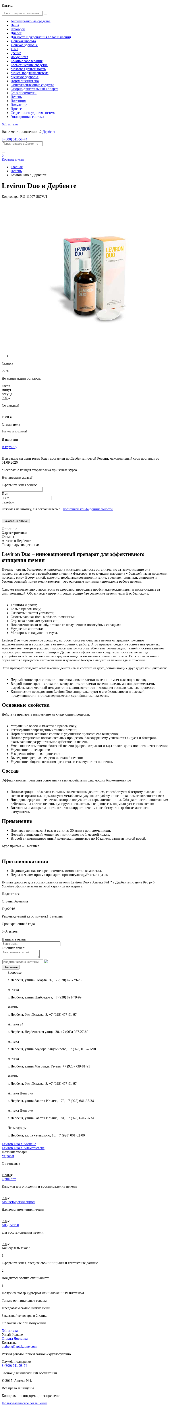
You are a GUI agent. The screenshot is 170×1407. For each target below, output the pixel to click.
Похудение (19, 105)
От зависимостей (24, 93)
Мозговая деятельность (28, 69)
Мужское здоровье (25, 77)
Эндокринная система (27, 117)
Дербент (48, 132)
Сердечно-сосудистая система (33, 113)
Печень (16, 97)
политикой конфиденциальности (88, 509)
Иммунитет (19, 57)
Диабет (16, 33)
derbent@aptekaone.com (19, 1346)
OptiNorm (9, 1179)
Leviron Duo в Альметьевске (23, 1148)
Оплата (7, 1338)
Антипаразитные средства (30, 21)
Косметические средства (29, 65)
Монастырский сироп (18, 1202)
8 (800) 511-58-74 (14, 139)
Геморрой (18, 29)
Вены (15, 25)
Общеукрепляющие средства (32, 85)
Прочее (16, 109)
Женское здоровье (24, 45)
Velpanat (8, 1156)
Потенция (18, 101)
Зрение (16, 53)
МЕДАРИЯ (10, 1225)
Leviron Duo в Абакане (19, 1144)
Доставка (21, 1338)
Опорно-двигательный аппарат (34, 89)
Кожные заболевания (26, 61)
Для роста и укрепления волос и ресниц (41, 37)
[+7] (6, 498)
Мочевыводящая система (29, 73)
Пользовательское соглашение (24, 1403)
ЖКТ (14, 49)
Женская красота (23, 41)
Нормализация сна (25, 81)
